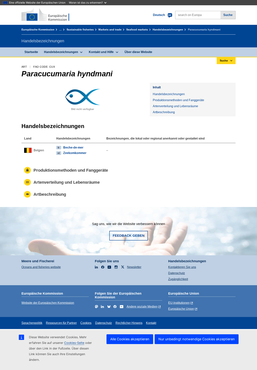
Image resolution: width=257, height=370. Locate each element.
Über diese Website (138, 52)
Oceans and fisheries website (41, 267)
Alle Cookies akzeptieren (129, 339)
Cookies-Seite (74, 343)
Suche (228, 15)
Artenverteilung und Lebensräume (175, 106)
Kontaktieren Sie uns (182, 267)
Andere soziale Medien (142, 306)
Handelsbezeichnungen (168, 29)
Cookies (85, 323)
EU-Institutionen (179, 302)
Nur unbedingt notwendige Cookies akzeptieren (196, 339)
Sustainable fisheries (80, 29)
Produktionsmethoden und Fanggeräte (178, 100)
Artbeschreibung (164, 112)
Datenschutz (176, 273)
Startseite (31, 52)
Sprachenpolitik (31, 323)
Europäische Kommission (37, 29)
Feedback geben (128, 235)
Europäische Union (181, 308)
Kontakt (151, 323)
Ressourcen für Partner (61, 323)
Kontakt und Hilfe (101, 52)
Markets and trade (110, 29)
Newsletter (134, 267)
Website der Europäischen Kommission (47, 302)
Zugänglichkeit (178, 279)
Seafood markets (137, 29)
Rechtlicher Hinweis (129, 323)
